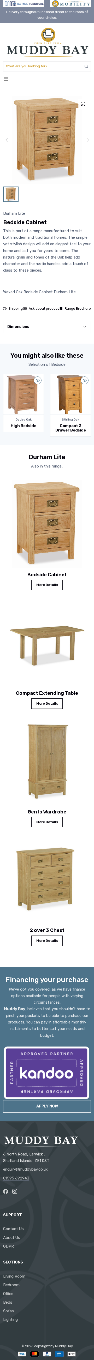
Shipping (16, 308)
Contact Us (13, 1228)
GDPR (8, 1246)
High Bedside (23, 425)
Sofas (8, 1311)
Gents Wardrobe (47, 812)
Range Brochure (78, 308)
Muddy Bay (64, 1346)
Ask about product (44, 308)
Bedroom (11, 1285)
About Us (11, 1237)
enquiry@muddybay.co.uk (25, 1169)
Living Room (14, 1276)
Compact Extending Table (47, 693)
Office (8, 1293)
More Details (47, 585)
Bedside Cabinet (47, 575)
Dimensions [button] (18, 326)
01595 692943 (16, 1178)
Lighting (10, 1319)
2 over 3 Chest (47, 930)
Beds (7, 1302)
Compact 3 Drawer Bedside (70, 428)
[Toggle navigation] (6, 79)
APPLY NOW (47, 1106)
